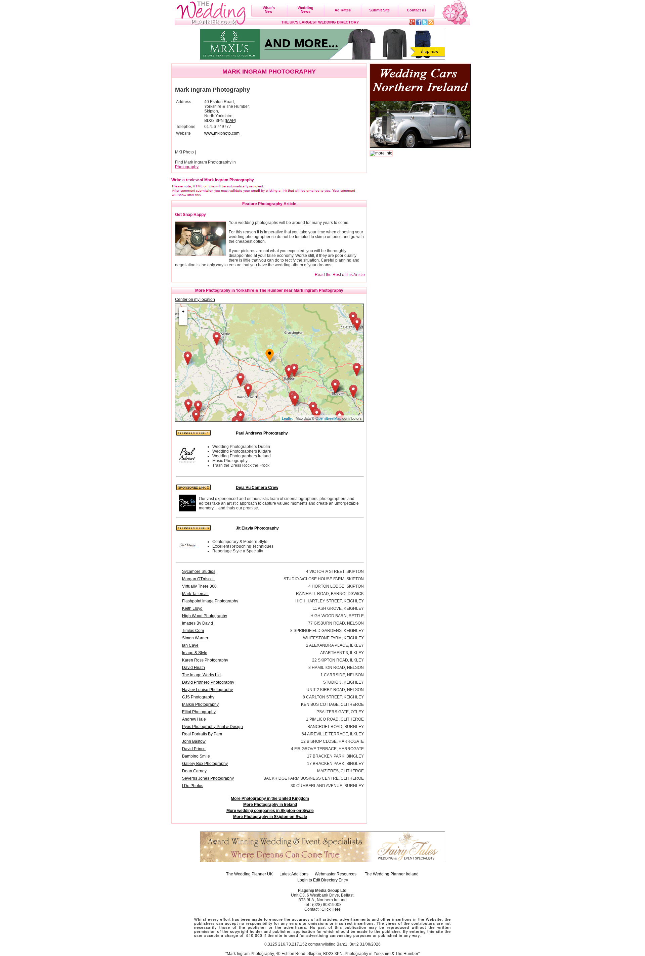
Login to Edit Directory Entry (322, 880)
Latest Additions (294, 874)
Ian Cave (190, 645)
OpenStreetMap (328, 418)
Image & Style (194, 652)
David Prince (194, 748)
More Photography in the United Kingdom (270, 798)
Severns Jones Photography (208, 778)
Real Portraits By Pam (202, 734)
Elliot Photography (199, 712)
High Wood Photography (204, 615)
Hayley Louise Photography (207, 689)
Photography (187, 167)
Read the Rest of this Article (340, 274)
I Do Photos (192, 785)
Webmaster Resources (335, 874)
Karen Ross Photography (205, 660)
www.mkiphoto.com (222, 133)
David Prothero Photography (208, 682)
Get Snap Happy (190, 214)
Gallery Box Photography (205, 763)
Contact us (416, 10)
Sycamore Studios (198, 571)
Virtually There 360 (199, 586)
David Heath (193, 667)
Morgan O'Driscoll (198, 579)
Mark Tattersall (195, 593)
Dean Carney (194, 771)
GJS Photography (198, 697)
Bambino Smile (196, 756)
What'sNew (269, 9)
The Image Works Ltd (201, 675)
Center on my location (195, 299)
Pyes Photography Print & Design (212, 726)
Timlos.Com (193, 630)
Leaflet (287, 418)
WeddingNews (305, 9)
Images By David (197, 623)
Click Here (331, 909)
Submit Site (379, 10)
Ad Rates (343, 10)
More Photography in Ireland (270, 804)
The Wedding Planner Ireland (392, 874)
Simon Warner (195, 638)
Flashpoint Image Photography (210, 601)
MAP (230, 120)
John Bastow (194, 741)
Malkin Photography (200, 704)
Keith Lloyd (192, 608)
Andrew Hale (194, 719)
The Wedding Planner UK (249, 874)
